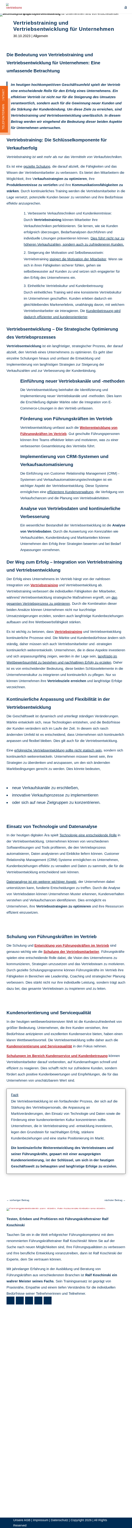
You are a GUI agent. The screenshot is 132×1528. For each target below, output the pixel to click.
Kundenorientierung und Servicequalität (39, 1046)
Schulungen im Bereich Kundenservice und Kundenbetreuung (57, 1056)
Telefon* (12, 1380)
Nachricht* (14, 1392)
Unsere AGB (21, 1520)
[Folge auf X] (38, 1300)
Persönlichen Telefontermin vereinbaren (34, 1456)
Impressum (40, 1520)
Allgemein (40, 36)
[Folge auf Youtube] (10, 1300)
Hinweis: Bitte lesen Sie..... (25, 1400)
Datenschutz (59, 1520)
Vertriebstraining (44, 585)
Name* (11, 1363)
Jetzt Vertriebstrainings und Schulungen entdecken (66, 1188)
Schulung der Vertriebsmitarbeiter (71, 952)
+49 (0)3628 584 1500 (27, 1450)
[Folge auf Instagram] (29, 1300)
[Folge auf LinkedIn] (48, 1300)
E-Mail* (11, 1372)
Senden (16, 1418)
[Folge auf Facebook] (20, 1300)
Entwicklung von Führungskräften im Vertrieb (71, 945)
